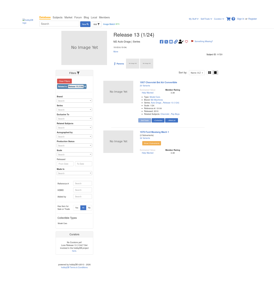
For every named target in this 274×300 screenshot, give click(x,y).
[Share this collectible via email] (171, 41)
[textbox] (74, 101)
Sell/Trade (205, 18)
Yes (76, 207)
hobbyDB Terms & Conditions (74, 267)
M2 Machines (157, 99)
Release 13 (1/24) (171, 102)
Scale (59, 150)
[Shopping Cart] (228, 18)
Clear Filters (64, 81)
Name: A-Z (196, 72)
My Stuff (193, 18)
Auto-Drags (156, 102)
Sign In (240, 18)
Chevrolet (165, 114)
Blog (86, 17)
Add (95, 24)
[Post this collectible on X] (166, 41)
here (74, 250)
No (89, 207)
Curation (218, 18)
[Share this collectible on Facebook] (161, 41)
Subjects (58, 17)
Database (45, 17)
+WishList (171, 120)
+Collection (158, 120)
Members (104, 17)
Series (60, 105)
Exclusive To (63, 114)
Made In (61, 169)
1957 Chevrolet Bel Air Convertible (158, 82)
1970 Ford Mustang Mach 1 (154, 132)
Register (252, 18)
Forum (78, 17)
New (84, 24)
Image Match (111, 24)
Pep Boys (175, 114)
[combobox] (74, 101)
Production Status (65, 141)
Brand (60, 96)
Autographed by (65, 132)
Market (68, 17)
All (83, 207)
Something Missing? (204, 41)
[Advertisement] (137, 7)
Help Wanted (147, 92)
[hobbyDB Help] (233, 18)
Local (94, 17)
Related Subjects (65, 123)
